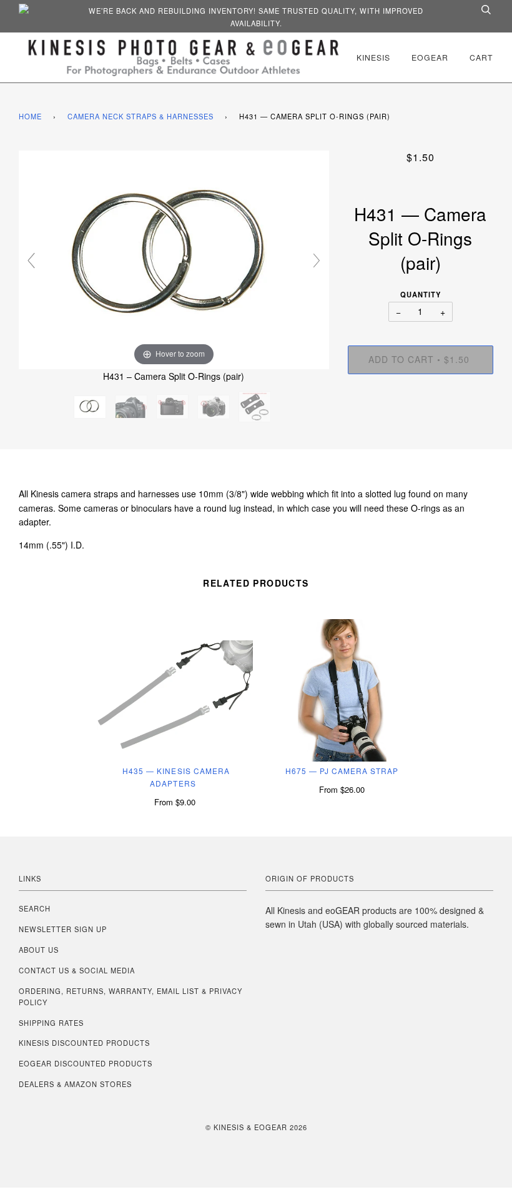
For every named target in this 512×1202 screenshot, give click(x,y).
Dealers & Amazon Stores (75, 1084)
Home (30, 116)
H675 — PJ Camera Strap (342, 770)
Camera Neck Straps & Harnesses (140, 116)
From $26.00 (342, 789)
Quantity (420, 294)
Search (35, 908)
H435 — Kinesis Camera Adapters (176, 776)
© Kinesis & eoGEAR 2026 (256, 1127)
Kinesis (373, 57)
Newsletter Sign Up (63, 929)
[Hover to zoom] (174, 258)
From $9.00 (174, 802)
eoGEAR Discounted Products (85, 1063)
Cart (481, 57)
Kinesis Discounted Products (84, 1043)
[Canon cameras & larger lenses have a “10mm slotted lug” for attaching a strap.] (132, 406)
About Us (39, 950)
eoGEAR (429, 57)
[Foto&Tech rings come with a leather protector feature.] (256, 407)
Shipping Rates (51, 1023)
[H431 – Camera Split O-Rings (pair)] (91, 407)
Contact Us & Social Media (77, 970)
